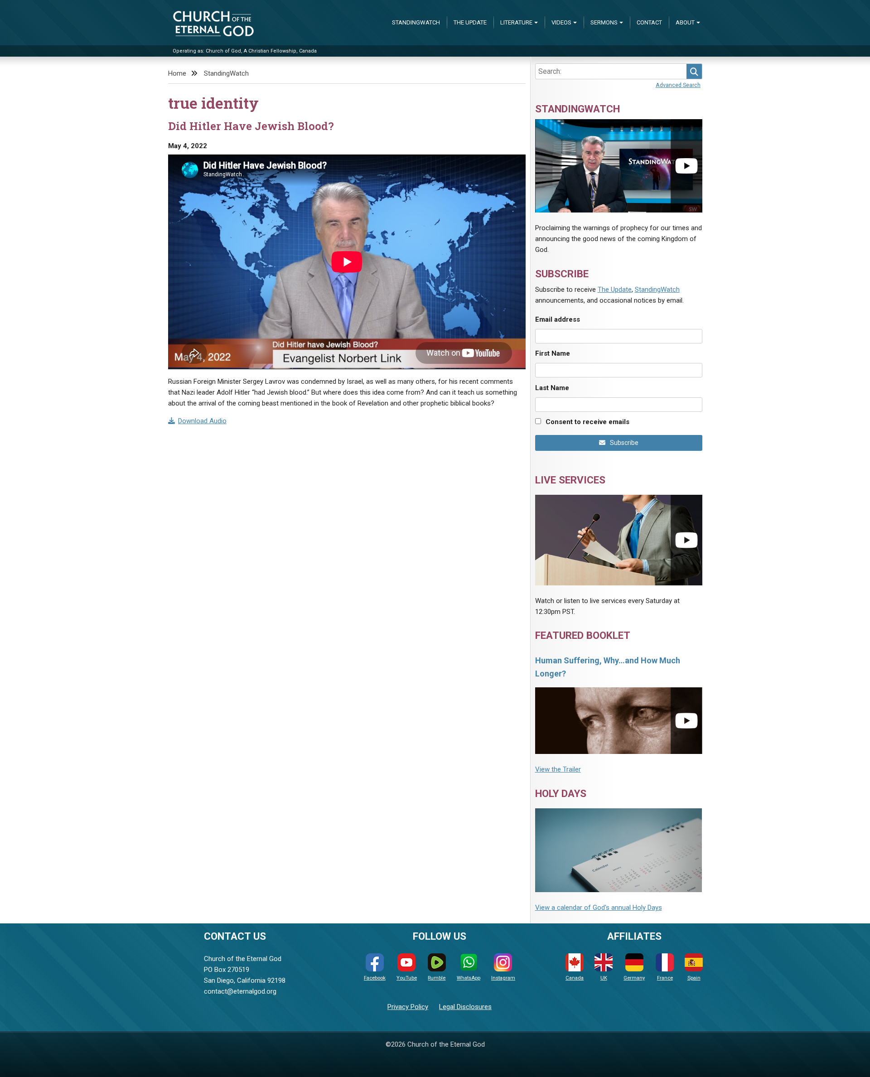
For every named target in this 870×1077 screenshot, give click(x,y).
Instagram (503, 978)
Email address (557, 319)
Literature (516, 22)
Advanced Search (678, 85)
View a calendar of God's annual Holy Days (598, 907)
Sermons (604, 22)
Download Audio (202, 421)
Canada (575, 978)
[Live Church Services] (618, 540)
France (665, 978)
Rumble (436, 978)
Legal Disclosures (465, 1007)
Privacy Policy (407, 1007)
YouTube (406, 978)
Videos (561, 22)
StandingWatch (416, 22)
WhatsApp (468, 978)
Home (177, 73)
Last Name (552, 388)
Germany (634, 978)
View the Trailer (558, 769)
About (685, 22)
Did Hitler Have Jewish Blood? (251, 126)
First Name (552, 353)
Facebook (375, 978)
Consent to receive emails (587, 422)
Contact (649, 22)
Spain (694, 978)
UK (603, 978)
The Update (470, 22)
